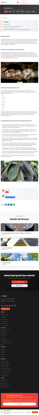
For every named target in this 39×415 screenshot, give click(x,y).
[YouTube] (10, 306)
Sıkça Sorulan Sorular (5, 375)
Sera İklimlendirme (4, 325)
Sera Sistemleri (3, 333)
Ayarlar (29, 412)
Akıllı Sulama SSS (4, 373)
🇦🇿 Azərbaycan (27, 11)
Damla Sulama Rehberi (5, 368)
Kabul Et (35, 412)
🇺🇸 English (10, 11)
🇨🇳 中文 (14, 11)
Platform (2, 344)
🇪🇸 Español (22, 11)
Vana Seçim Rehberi (4, 366)
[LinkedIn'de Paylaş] (11, 205)
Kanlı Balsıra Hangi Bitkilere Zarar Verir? (10, 27)
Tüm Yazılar (4, 17)
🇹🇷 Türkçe (5, 11)
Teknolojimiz (3, 350)
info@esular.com (5, 383)
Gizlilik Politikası (6, 413)
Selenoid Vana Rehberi (5, 364)
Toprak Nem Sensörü (5, 314)
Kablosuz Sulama (4, 316)
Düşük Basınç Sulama (5, 340)
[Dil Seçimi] (18, 2)
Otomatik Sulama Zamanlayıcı (6, 342)
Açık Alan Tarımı (4, 331)
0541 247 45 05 (4, 381)
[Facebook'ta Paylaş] (8, 205)
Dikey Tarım (3, 337)
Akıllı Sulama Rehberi (4, 361)
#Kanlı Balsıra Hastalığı (10, 197)
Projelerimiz (3, 352)
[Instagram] (4, 306)
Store (25, 2)
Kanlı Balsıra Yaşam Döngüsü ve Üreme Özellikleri (12, 26)
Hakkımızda (3, 349)
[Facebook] (2, 306)
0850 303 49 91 (4, 380)
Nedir (7, 192)
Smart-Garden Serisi (5, 321)
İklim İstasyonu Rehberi (5, 362)
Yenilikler (2, 354)
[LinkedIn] (7, 306)
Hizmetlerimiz (3, 356)
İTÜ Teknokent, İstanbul (5, 385)
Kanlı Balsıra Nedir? (6, 24)
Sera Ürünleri (3, 317)
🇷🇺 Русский (17, 11)
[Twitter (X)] (12, 306)
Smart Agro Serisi (4, 323)
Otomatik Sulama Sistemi (5, 330)
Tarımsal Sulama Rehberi (5, 372)
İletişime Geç (20, 285)
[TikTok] (15, 306)
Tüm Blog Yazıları (20, 282)
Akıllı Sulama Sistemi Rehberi (6, 370)
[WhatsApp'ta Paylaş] (14, 205)
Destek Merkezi (4, 387)
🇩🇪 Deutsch (33, 11)
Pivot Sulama (3, 335)
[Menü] (37, 2)
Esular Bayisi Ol (6, 308)
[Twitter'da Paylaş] (6, 205)
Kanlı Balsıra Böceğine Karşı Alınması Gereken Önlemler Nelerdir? (16, 29)
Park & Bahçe (3, 339)
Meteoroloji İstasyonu (5, 319)
